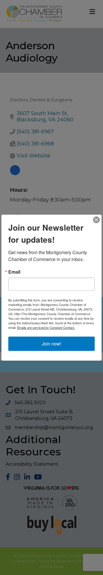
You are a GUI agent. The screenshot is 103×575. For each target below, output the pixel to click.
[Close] (96, 219)
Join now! (51, 343)
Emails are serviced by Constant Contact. (46, 327)
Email (14, 272)
